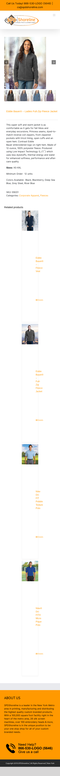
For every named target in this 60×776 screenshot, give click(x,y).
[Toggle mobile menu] (54, 15)
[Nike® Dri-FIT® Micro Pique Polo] (30, 580)
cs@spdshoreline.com (30, 7)
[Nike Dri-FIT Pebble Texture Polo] (30, 463)
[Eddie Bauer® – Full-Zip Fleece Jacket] (30, 343)
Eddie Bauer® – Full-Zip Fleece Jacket (39, 381)
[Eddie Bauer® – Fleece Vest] (30, 229)
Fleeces (44, 195)
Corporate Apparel (29, 195)
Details (37, 300)
